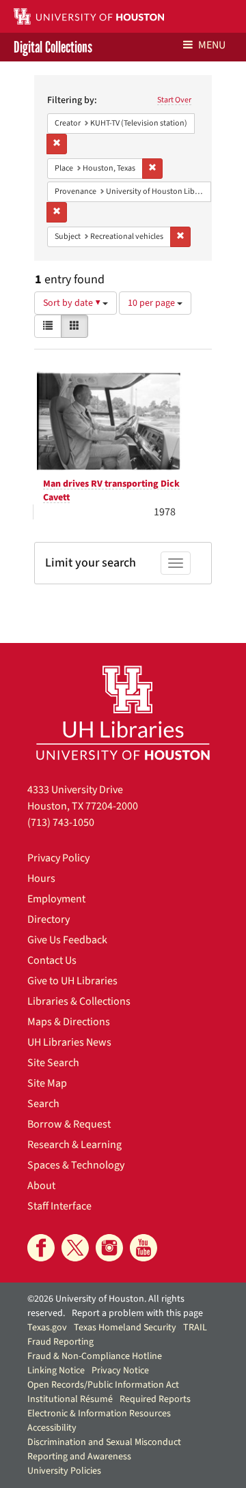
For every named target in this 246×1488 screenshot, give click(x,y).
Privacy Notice (120, 1370)
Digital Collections (53, 47)
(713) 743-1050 (60, 822)
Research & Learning (74, 1144)
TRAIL (195, 1327)
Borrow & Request (69, 1124)
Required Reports (155, 1399)
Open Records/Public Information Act (103, 1385)
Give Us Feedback (67, 939)
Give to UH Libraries (72, 980)
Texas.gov (47, 1327)
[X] (75, 1247)
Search (43, 1103)
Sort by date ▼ (72, 303)
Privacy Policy (58, 857)
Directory (48, 919)
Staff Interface (59, 1206)
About (41, 1185)
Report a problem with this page (137, 1313)
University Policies (64, 1471)
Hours (41, 878)
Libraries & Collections (79, 1001)
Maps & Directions (68, 1021)
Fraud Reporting (60, 1342)
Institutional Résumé (70, 1399)
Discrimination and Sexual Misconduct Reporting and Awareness (104, 1449)
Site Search (53, 1062)
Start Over (174, 100)
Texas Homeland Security (125, 1327)
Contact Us (52, 960)
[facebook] (41, 1247)
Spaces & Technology (75, 1165)
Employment (56, 898)
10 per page (152, 303)
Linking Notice (56, 1370)
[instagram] (109, 1247)
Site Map (47, 1083)
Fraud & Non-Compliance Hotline (94, 1356)
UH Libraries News (69, 1042)
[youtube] (143, 1247)
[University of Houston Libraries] (123, 712)
